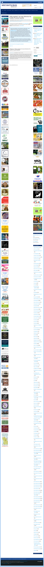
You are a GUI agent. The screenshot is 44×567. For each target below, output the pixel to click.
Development (36, 300)
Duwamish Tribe (36, 304)
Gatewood (35, 323)
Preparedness (36, 385)
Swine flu (35, 426)
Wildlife (35, 534)
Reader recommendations (38, 389)
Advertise (5, 10)
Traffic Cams (33, 10)
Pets (34, 380)
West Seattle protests (37, 504)
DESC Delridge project (37, 298)
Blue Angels (36, 270)
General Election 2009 (37, 327)
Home (2, 10)
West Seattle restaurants (37, 508)
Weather (36, 10)
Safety (35, 395)
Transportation (36, 429)
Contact (13, 10)
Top (10, 563)
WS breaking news (37, 539)
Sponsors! (29, 10)
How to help (36, 345)
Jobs (18, 10)
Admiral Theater (36, 255)
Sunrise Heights (36, 421)
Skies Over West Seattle (37, 406)
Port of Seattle (36, 384)
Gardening (35, 319)
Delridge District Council (38, 294)
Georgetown (36, 331)
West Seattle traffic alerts (38, 519)
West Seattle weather (37, 524)
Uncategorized (36, 433)
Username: (35, 49)
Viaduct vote (36, 436)
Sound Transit (36, 409)
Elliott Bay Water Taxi (37, 307)
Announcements (36, 263)
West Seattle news (36, 490)
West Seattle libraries (37, 486)
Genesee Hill (36, 329)
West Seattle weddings (37, 527)
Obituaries (26, 10)
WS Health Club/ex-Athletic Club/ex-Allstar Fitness (37, 544)
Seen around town (37, 401)
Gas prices (35, 321)
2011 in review (36, 249)
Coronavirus (36, 281)
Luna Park (35, 363)
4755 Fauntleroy (36, 253)
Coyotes (35, 283)
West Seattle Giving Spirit (38, 473)
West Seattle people (37, 498)
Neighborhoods (36, 368)
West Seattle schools (37, 514)
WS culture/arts (36, 541)
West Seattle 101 (36, 444)
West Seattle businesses (37, 455)
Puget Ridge (36, 387)
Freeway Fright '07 (37, 316)
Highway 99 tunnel (37, 341)
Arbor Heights (36, 265)
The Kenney (36, 428)
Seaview (35, 399)
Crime (35, 284)
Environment (36, 309)
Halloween (35, 333)
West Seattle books (37, 450)
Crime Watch (16, 10)
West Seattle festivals (37, 468)
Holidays (35, 343)
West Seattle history (37, 481)
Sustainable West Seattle (37, 423)
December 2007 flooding (37, 289)
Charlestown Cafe (36, 276)
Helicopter (35, 336)
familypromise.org (13, 30)
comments (6, 563)
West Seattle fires (36, 471)
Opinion (35, 378)
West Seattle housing (37, 483)
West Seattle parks (37, 496)
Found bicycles (36, 314)
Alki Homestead (36, 258)
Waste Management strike (38, 438)
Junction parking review (37, 347)
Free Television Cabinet (36, 238)
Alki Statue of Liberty (37, 260)
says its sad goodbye (25, 23)
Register (37, 47)
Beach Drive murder (37, 268)
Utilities (35, 435)
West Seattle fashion (37, 466)
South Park (35, 411)
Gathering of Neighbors (37, 325)
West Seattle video (36, 522)
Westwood (35, 528)
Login (34, 47)
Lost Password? (39, 54)
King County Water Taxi (37, 354)
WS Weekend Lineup (37, 548)
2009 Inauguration (37, 247)
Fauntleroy (35, 312)
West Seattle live (36, 488)
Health (35, 334)
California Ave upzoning (37, 272)
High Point (35, 338)
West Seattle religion (37, 506)
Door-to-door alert (37, 302)
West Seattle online (37, 492)
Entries (2, 563)
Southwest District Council (38, 413)
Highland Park (36, 340)
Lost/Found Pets (22, 10)
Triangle (35, 431)
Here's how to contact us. (23, 561)
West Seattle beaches (37, 448)
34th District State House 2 (38, 250)
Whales (35, 530)
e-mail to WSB (21, 25)
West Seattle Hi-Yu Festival (38, 478)
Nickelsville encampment (38, 370)
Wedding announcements (38, 441)
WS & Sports (36, 535)
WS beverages (36, 537)
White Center (36, 532)
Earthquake (36, 305)
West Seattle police (37, 500)
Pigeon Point (36, 382)
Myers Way (35, 366)
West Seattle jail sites (37, 485)
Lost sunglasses (35, 241)
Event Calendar (9, 10)
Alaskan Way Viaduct (37, 257)
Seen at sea (35, 403)
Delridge (35, 292)
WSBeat (35, 550)
